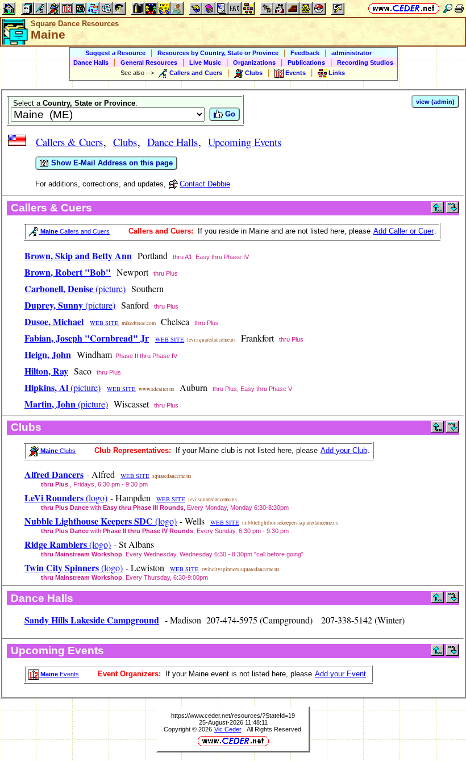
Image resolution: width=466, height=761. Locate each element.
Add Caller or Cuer (403, 231)
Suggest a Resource (115, 52)
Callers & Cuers (69, 142)
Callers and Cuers (74, 231)
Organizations (254, 62)
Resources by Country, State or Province (217, 52)
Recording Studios (365, 62)
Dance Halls (91, 62)
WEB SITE (104, 323)
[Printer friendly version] (459, 8)
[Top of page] (437, 210)
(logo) (65, 498)
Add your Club (344, 450)
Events (59, 674)
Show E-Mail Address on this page (111, 163)
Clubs (125, 142)
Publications (306, 62)
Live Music (205, 62)
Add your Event (340, 673)
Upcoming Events (244, 142)
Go (229, 114)
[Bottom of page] (452, 210)
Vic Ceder (228, 729)
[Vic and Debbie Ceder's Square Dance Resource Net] (404, 8)
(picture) (75, 288)
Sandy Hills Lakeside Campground (91, 619)
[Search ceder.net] (447, 8)
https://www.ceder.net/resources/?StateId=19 (233, 715)
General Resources (148, 62)
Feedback (304, 52)
